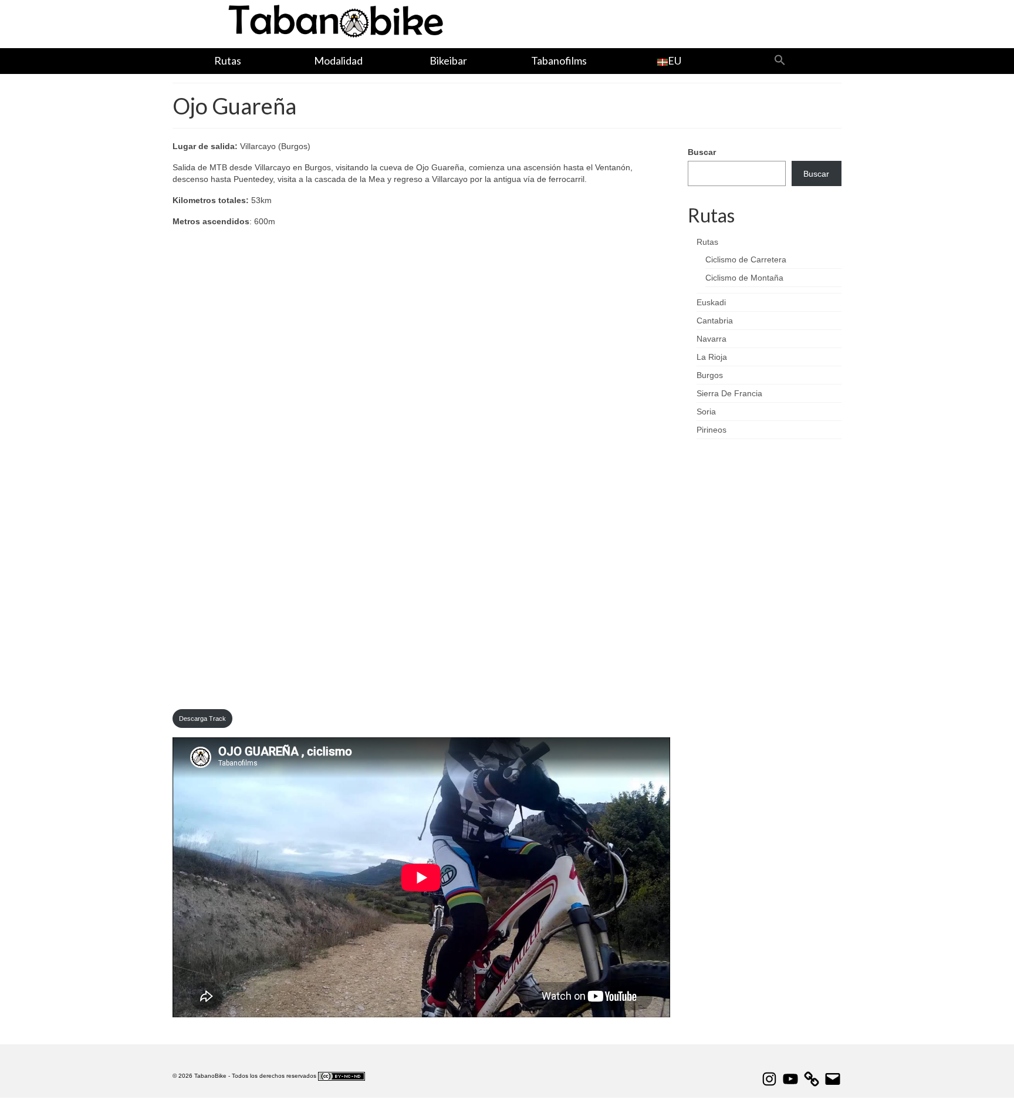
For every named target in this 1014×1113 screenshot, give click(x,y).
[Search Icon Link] (779, 61)
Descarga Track (202, 718)
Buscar (702, 152)
